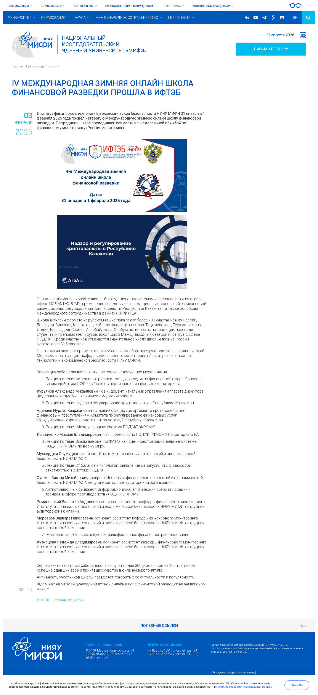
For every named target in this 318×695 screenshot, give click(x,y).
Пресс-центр (179, 18)
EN (295, 18)
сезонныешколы (68, 600)
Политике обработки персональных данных (243, 686)
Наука (80, 18)
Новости (53, 66)
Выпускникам (83, 6)
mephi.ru (241, 651)
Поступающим (18, 6)
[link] (159, 625)
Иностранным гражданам (211, 6)
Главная (18, 66)
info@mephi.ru (97, 657)
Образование (53, 18)
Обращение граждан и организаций (234, 672)
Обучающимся (51, 6)
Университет (19, 18)
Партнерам (173, 6)
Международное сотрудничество (127, 18)
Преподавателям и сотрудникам (129, 6)
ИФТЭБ (43, 600)
